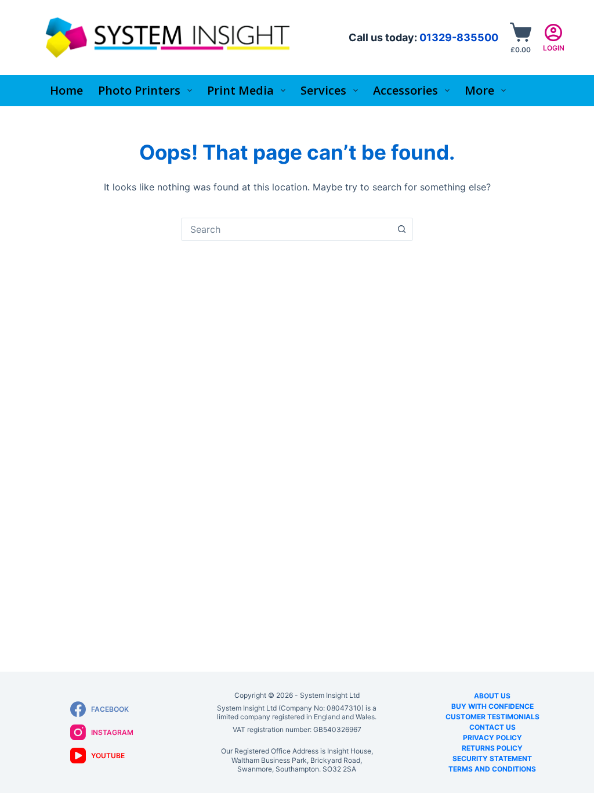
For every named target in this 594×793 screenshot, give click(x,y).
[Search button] (401, 229)
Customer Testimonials (492, 716)
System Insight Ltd (330, 695)
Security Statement (492, 758)
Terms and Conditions (492, 769)
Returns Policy (492, 748)
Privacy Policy (492, 737)
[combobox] (286, 229)
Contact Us (492, 727)
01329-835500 (458, 37)
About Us (492, 695)
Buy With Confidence (492, 706)
